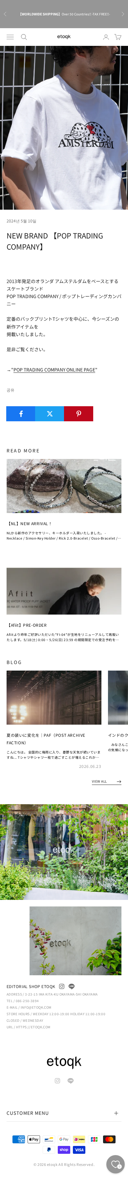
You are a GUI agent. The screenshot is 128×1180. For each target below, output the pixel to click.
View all (100, 781)
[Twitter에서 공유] (49, 414)
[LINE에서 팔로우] (71, 986)
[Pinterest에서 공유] (78, 414)
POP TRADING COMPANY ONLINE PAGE (54, 369)
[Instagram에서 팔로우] (61, 986)
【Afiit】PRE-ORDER (27, 625)
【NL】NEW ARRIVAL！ (30, 523)
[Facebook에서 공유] (21, 414)
